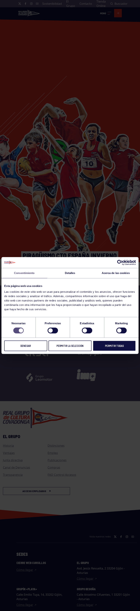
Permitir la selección (70, 345)
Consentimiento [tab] (24, 273)
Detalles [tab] (70, 273)
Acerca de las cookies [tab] (116, 273)
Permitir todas (114, 345)
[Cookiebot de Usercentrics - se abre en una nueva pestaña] (120, 262)
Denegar (25, 345)
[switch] (53, 330)
